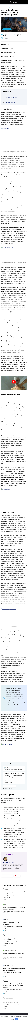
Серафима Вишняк (8, 862)
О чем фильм (9, 95)
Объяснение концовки (11, 97)
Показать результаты (9, 786)
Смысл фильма (14, 7)
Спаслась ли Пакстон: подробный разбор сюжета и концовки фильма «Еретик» (13, 985)
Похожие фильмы (10, 102)
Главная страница (5, 7)
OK (16, 1019)
